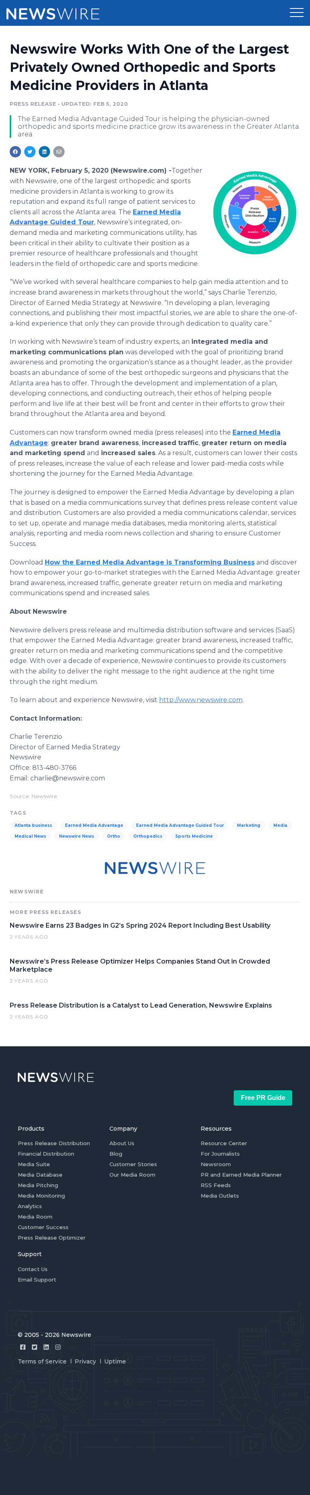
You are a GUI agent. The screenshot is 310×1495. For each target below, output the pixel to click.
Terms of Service (42, 1361)
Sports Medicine (194, 836)
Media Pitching (38, 1185)
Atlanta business (33, 825)
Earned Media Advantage (94, 825)
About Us (121, 1143)
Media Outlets (220, 1195)
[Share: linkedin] (44, 151)
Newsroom (216, 1164)
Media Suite (34, 1164)
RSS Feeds (216, 1185)
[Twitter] (34, 1347)
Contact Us (33, 1269)
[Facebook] (22, 1347)
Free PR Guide (263, 1097)
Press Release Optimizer (52, 1237)
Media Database (40, 1174)
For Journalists (220, 1153)
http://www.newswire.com (201, 700)
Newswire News (76, 836)
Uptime (115, 1361)
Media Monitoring (41, 1195)
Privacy (85, 1361)
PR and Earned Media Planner (241, 1174)
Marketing (248, 825)
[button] (297, 13)
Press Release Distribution (54, 1143)
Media (280, 825)
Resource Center (224, 1143)
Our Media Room (132, 1174)
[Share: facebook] (15, 151)
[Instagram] (58, 1347)
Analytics (30, 1206)
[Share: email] (59, 151)
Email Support (37, 1279)
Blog (115, 1153)
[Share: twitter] (29, 151)
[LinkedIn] (46, 1347)
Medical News (30, 836)
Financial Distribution (46, 1153)
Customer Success (43, 1227)
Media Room (35, 1216)
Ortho (113, 836)
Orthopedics (147, 836)
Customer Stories (133, 1164)
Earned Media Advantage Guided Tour (180, 825)
